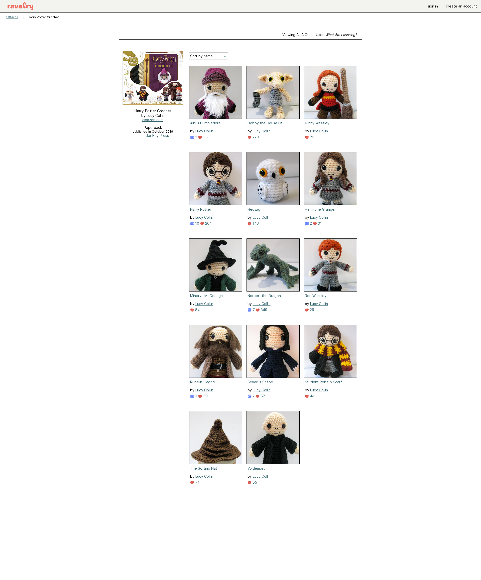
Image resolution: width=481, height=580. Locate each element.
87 (262, 396)
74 (196, 482)
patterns (12, 17)
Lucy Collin (204, 131)
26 (311, 137)
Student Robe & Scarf (323, 382)
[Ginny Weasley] (330, 92)
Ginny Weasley (317, 123)
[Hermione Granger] (330, 178)
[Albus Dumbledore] (215, 92)
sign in (432, 6)
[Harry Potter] (215, 178)
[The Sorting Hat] (215, 437)
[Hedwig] (273, 178)
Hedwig (254, 209)
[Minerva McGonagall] (215, 265)
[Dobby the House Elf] (273, 92)
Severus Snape (260, 382)
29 (311, 310)
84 (197, 310)
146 (255, 223)
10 (196, 223)
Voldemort (256, 468)
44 (311, 396)
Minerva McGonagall (207, 296)
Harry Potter (200, 209)
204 (208, 223)
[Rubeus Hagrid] (215, 351)
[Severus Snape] (273, 351)
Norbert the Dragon (264, 296)
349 (263, 310)
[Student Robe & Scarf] (330, 351)
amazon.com (152, 120)
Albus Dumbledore (205, 123)
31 (319, 223)
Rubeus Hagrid (202, 382)
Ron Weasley (315, 296)
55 (254, 482)
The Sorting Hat (203, 468)
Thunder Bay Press (153, 135)
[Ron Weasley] (330, 265)
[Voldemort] (273, 437)
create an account (461, 6)
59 (205, 396)
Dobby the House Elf (265, 123)
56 (205, 137)
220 (255, 137)
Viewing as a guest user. (319, 35)
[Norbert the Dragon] (273, 265)
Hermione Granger (320, 209)
